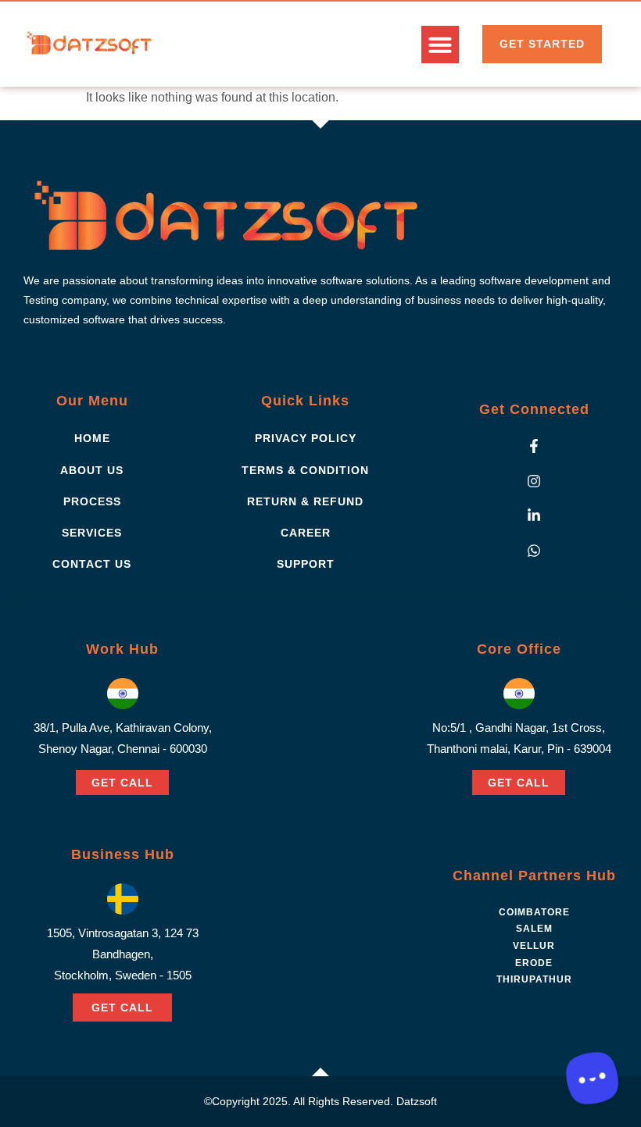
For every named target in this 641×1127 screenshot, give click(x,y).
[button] (440, 44)
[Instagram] (534, 481)
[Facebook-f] (534, 446)
